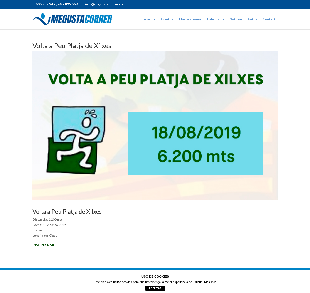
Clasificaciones (190, 19)
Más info (210, 282)
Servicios (148, 19)
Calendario (215, 19)
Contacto (270, 19)
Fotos (252, 19)
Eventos (167, 19)
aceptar (155, 288)
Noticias (235, 19)
